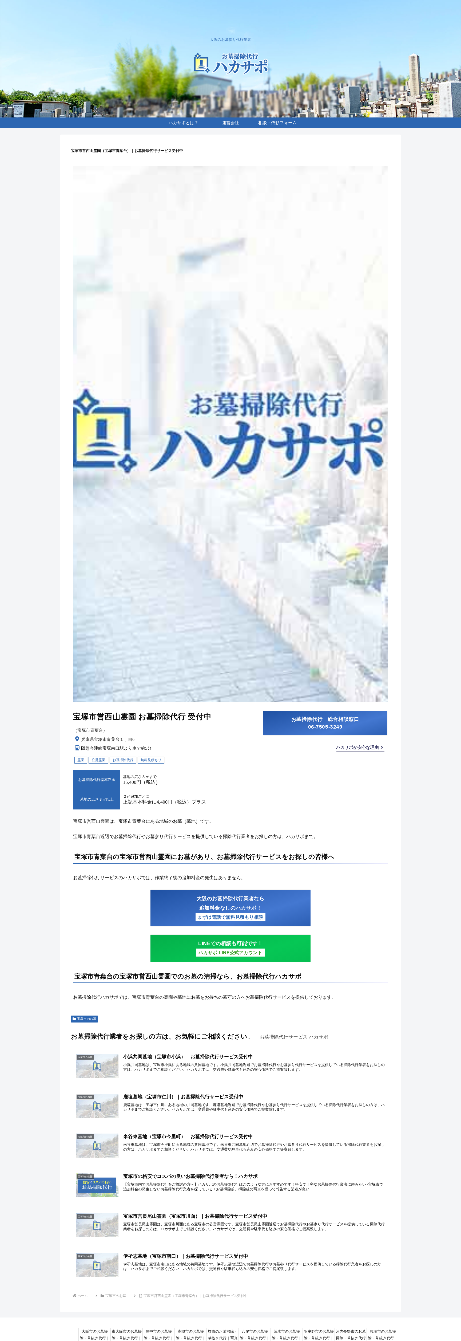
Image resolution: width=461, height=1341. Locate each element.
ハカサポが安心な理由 (357, 747)
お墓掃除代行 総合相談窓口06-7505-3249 (325, 723)
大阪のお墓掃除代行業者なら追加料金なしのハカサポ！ (231, 908)
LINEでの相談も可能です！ (230, 948)
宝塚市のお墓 (86, 1019)
